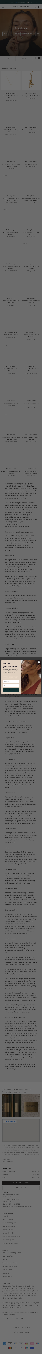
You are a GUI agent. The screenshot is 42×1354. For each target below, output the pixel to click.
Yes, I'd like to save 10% (11, 690)
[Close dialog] (39, 662)
